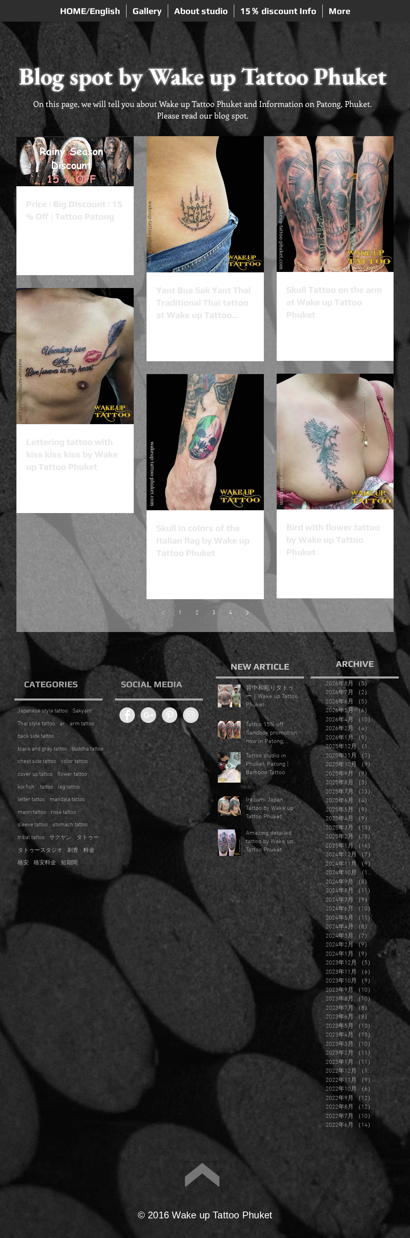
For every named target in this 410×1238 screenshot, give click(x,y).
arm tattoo (82, 724)
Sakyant (82, 711)
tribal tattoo (31, 837)
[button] (147, 11)
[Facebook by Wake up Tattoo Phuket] (127, 715)
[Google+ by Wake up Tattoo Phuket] (148, 715)
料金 (88, 850)
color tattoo (74, 761)
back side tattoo (36, 736)
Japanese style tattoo (43, 711)
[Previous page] (163, 613)
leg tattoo (69, 787)
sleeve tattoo (33, 824)
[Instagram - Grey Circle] (191, 715)
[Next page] (247, 613)
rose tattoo (63, 812)
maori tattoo (32, 812)
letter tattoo (31, 799)
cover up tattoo (35, 774)
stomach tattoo (70, 824)
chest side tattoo (37, 761)
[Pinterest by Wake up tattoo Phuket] (169, 715)
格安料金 (45, 863)
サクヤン (60, 837)
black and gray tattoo (42, 749)
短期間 (69, 863)
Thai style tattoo (36, 724)
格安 (23, 863)
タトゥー (87, 837)
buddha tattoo (87, 749)
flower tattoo (72, 774)
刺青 (72, 850)
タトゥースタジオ (40, 850)
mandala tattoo (67, 799)
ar (62, 724)
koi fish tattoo (35, 787)
